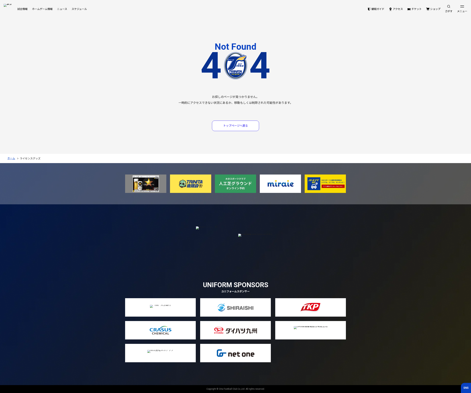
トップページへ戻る (235, 125)
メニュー (462, 11)
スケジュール (79, 9)
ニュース (62, 9)
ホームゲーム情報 (42, 9)
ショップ (435, 9)
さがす (449, 11)
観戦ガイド (377, 9)
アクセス (398, 9)
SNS (466, 387)
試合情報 (22, 9)
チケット (416, 9)
